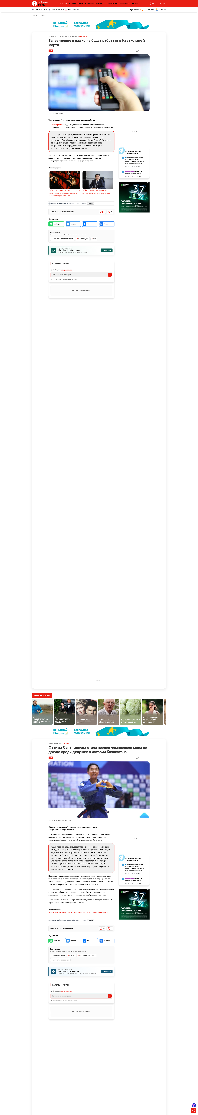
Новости (63, 3)
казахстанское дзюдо (61, 960)
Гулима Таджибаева (71, 36)
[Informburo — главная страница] (40, 3)
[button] (157, 9)
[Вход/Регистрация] (160, 3)
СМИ (94, 239)
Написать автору (143, 51)
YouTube (134, 3)
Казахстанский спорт (87, 955)
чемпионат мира (59, 955)
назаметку (83, 36)
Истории (72, 3)
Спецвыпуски (111, 3)
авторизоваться (66, 270)
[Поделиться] (193, 1110)
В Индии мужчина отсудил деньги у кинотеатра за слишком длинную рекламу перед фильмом (65, 193)
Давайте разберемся (86, 3)
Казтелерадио (56, 124)
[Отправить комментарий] (110, 275)
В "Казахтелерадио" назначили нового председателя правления (96, 191)
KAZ (164, 3)
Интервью (100, 3)
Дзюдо (71, 955)
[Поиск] (156, 3)
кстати (67, 743)
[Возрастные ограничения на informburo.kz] (152, 3)
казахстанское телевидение (63, 239)
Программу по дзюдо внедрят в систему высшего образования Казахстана (79, 912)
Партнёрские (124, 3)
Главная (35, 15)
